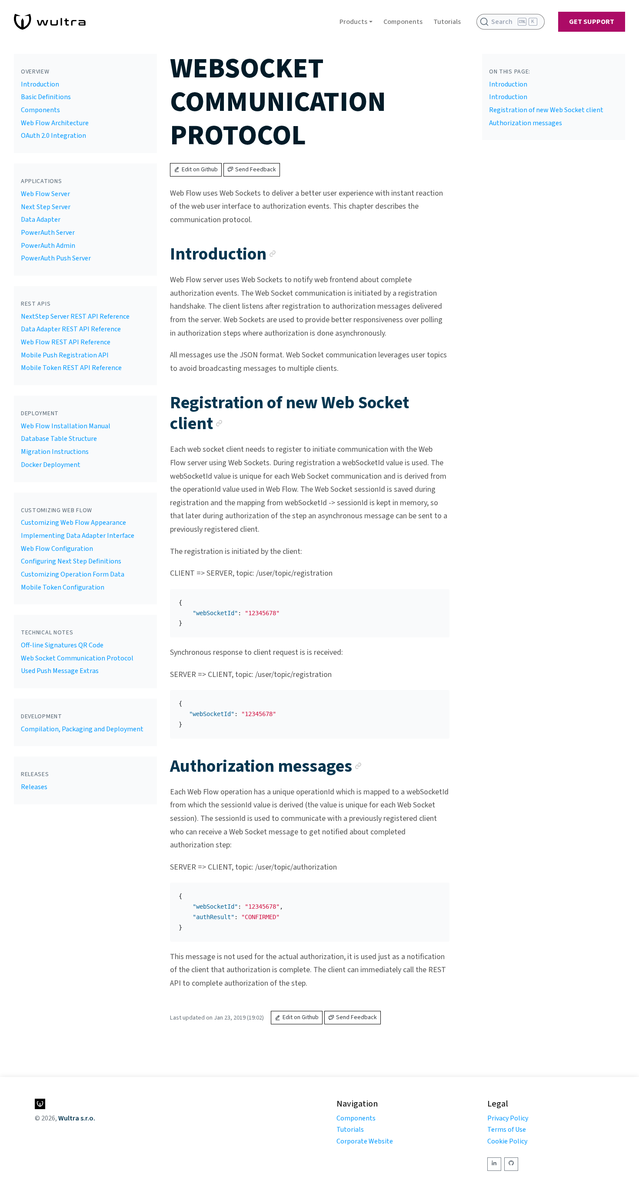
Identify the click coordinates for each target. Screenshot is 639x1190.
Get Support (591, 22)
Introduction (40, 84)
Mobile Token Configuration (62, 587)
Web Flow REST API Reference (65, 342)
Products (353, 22)
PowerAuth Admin (48, 245)
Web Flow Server (45, 194)
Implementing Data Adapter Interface (77, 535)
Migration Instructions (55, 452)
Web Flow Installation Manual (65, 426)
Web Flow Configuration (57, 548)
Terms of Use (506, 1129)
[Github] (511, 1164)
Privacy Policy (507, 1118)
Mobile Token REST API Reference (71, 368)
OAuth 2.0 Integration (53, 135)
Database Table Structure (59, 438)
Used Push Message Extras (60, 671)
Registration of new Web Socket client (546, 110)
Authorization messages (525, 123)
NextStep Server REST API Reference (75, 316)
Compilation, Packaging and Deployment (82, 729)
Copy (436, 599)
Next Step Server (45, 207)
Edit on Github (200, 169)
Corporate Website (364, 1141)
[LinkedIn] (494, 1164)
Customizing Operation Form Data (72, 574)
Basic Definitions (46, 97)
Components (403, 22)
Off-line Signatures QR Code (62, 645)
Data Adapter (40, 219)
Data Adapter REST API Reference (71, 329)
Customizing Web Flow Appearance (73, 522)
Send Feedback (255, 169)
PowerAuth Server (48, 232)
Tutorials (447, 22)
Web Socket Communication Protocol (77, 658)
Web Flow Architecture (55, 123)
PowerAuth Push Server (56, 258)
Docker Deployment (50, 465)
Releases (34, 787)
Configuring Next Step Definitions (71, 561)
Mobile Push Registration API (65, 355)
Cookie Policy (507, 1141)
